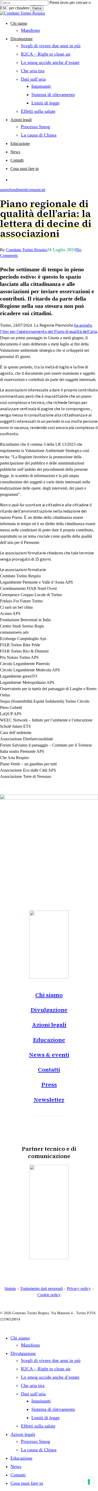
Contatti (49, 1069)
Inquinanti (41, 1401)
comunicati (36, 189)
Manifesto (30, 1345)
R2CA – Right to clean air (46, 1368)
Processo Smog (35, 1441)
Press (49, 1084)
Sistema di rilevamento (53, 1409)
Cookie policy (49, 1295)
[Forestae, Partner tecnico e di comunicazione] (49, 1257)
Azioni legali (49, 1025)
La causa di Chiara (38, 1449)
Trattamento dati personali (41, 1288)
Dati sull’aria (33, 1393)
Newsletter (49, 1099)
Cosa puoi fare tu (26, 1483)
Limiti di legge (45, 1417)
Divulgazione (49, 1010)
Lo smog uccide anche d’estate (50, 1377)
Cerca (36, 8)
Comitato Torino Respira (26, 250)
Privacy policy (79, 1288)
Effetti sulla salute (38, 1426)
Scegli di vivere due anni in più (50, 1360)
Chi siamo (49, 995)
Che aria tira (32, 1385)
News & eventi (49, 1055)
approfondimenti (13, 189)
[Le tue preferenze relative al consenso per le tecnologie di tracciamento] (89, 1482)
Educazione (49, 1040)
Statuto (10, 1288)
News (15, 1466)
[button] (49, 1111)
